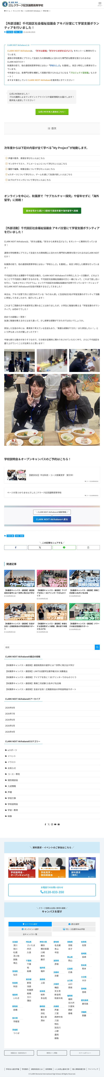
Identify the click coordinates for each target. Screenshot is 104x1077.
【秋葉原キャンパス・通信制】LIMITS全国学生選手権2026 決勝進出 (36, 671)
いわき (16, 998)
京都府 (56, 972)
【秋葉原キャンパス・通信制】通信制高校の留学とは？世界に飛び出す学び (39, 665)
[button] (100, 4)
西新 (70, 1009)
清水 (43, 1020)
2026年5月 (10, 725)
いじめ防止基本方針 (62, 1069)
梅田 (57, 987)
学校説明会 (13, 804)
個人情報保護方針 (78, 1069)
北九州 (71, 1002)
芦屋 (57, 1009)
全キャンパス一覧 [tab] (30, 934)
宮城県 (15, 971)
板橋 (29, 993)
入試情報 (12, 786)
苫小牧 (16, 955)
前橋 (15, 1009)
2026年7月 (10, 713)
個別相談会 (13, 780)
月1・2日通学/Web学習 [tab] (75, 929)
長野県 (42, 979)
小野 (57, 1031)
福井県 (42, 967)
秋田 (15, 986)
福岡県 (70, 995)
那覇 (84, 1015)
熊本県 (83, 965)
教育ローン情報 (52, 1053)
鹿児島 (85, 1003)
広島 (70, 972)
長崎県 (83, 953)
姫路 (57, 1038)
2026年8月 (10, 707)
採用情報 (48, 1069)
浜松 (43, 1013)
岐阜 (43, 994)
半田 (57, 952)
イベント (12, 755)
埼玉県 (28, 941)
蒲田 (29, 1000)
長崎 (84, 956)
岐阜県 (42, 991)
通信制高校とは (37, 1069)
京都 (57, 975)
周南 (70, 987)
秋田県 (15, 982)
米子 (70, 948)
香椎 (70, 1013)
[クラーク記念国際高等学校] (22, 4)
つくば (16, 1033)
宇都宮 (16, 1021)
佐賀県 (83, 941)
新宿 (29, 982)
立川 (29, 996)
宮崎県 (83, 988)
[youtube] (55, 824)
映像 (10, 816)
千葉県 (28, 960)
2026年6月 (10, 719)
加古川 (58, 1027)
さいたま (31, 945)
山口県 (70, 980)
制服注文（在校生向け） (19, 1053)
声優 (10, 791)
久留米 (71, 1006)
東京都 (28, 979)
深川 (15, 945)
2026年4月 (10, 731)
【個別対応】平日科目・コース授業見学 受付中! (50, 475)
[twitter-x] (48, 824)
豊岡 (57, 1034)
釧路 (15, 959)
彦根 (57, 963)
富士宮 (44, 1016)
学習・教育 (18, 32)
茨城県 (15, 1029)
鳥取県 (70, 941)
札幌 (15, 952)
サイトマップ (93, 1069)
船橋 (29, 971)
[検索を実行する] (97, 647)
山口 (70, 983)
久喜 (29, 952)
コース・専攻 (14, 773)
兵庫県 (56, 1006)
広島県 (70, 968)
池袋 (29, 986)
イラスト (12, 761)
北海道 (15, 941)
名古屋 (58, 945)
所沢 (29, 948)
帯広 (15, 962)
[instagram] (52, 824)
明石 (57, 1023)
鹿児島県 (84, 1000)
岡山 (70, 960)
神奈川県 (43, 941)
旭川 (15, 948)
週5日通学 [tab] (75, 924)
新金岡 (58, 994)
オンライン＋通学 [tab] (31, 929)
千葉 (29, 963)
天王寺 (58, 990)
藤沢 (43, 959)
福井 (43, 971)
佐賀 (84, 945)
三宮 (57, 1013)
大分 (84, 980)
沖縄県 (83, 1012)
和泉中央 (59, 998)
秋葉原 (30, 989)
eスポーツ (12, 750)
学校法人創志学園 (12, 1069)
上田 (43, 982)
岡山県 (70, 957)
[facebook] (45, 824)
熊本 (84, 968)
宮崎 (84, 991)
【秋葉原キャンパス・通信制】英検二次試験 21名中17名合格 (33, 683)
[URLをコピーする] (88, 547)
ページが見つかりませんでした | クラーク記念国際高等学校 (34, 492)
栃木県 (15, 1018)
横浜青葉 (45, 948)
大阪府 (56, 984)
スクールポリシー (85, 1053)
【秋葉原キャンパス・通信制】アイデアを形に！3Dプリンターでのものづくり (40, 677)
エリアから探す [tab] (31, 924)
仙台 (15, 974)
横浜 (43, 945)
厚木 (43, 955)
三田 (57, 1020)
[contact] (58, 824)
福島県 (15, 994)
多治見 (44, 998)
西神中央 (59, 1016)
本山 (57, 948)
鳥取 (70, 945)
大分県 (83, 976)
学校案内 (25, 1069)
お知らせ (12, 768)
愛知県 (56, 941)
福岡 (70, 999)
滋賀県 (56, 960)
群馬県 (15, 1006)
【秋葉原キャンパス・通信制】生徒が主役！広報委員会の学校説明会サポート (40, 689)
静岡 (43, 1009)
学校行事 (10, 32)
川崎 (43, 952)
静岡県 (42, 1006)
